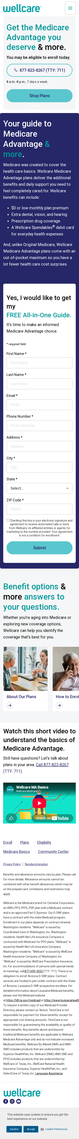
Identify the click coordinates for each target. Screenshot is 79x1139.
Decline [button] (14, 1129)
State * (11, 479)
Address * (14, 437)
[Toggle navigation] (70, 8)
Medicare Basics (16, 851)
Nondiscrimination (36, 864)
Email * (12, 395)
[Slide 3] (47, 106)
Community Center (53, 851)
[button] (54, 1129)
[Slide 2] (39, 106)
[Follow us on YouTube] (18, 1101)
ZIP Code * (15, 500)
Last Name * (16, 374)
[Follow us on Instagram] (12, 1101)
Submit (39, 547)
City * (10, 458)
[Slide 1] (32, 106)
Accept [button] (31, 1129)
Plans (24, 842)
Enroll (7, 842)
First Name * (16, 353)
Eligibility (44, 842)
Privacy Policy (12, 864)
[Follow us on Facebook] (5, 1101)
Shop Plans (39, 95)
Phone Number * (19, 416)
